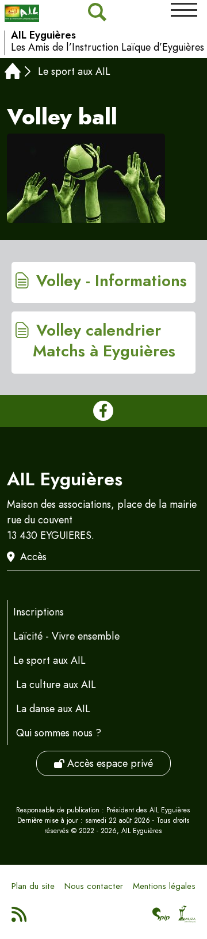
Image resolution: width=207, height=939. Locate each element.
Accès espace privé (108, 763)
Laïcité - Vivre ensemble (66, 636)
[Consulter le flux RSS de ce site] (20, 917)
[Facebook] (103, 411)
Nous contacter (93, 886)
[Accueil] (13, 72)
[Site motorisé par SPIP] (161, 917)
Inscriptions (38, 612)
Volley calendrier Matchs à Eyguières (104, 341)
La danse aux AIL (53, 708)
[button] (184, 10)
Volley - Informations (110, 281)
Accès (33, 556)
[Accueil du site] (22, 13)
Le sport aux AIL (74, 71)
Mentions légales (164, 886)
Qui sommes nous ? (58, 732)
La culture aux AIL (56, 684)
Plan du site (33, 886)
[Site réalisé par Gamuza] (187, 917)
